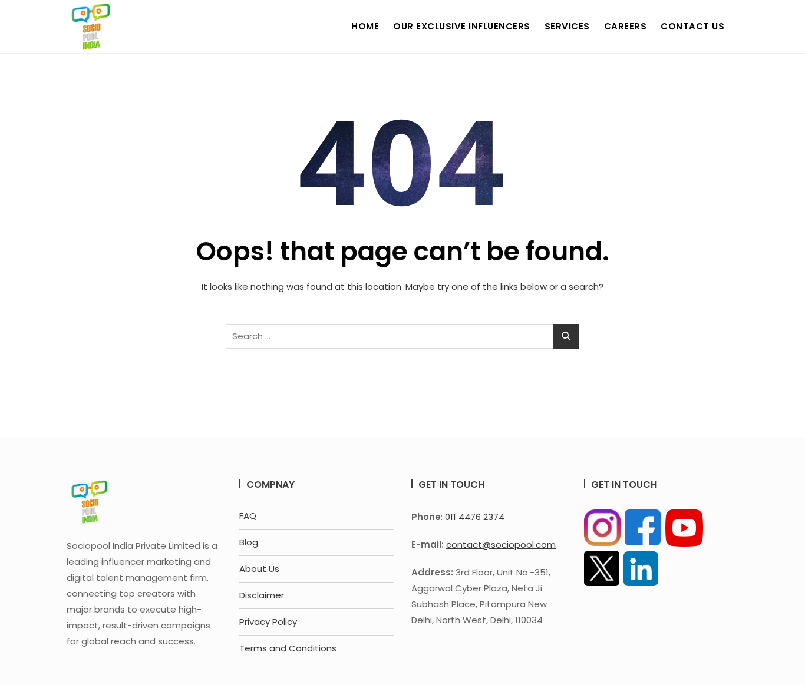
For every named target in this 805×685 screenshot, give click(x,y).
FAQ (247, 515)
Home (365, 26)
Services (567, 26)
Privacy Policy (268, 621)
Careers (625, 26)
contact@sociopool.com (501, 544)
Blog (248, 542)
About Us (259, 568)
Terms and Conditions (287, 648)
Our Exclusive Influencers (461, 26)
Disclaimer (261, 595)
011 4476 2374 (474, 517)
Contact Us (692, 26)
